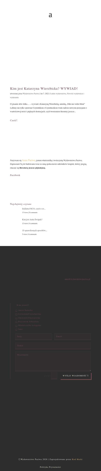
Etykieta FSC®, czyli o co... (34, 208)
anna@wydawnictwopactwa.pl (77, 279)
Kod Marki (77, 459)
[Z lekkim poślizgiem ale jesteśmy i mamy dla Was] (43, 415)
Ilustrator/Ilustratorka (29, 317)
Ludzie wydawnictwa (58, 93)
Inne (20, 329)
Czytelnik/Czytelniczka (29, 314)
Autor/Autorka (25, 310)
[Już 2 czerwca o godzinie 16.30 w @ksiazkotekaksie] (58, 415)
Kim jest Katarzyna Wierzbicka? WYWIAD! (44, 88)
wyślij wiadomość (75, 375)
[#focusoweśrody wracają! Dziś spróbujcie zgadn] (13, 415)
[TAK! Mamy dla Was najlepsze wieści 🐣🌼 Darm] (88, 415)
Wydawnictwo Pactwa (31, 93)
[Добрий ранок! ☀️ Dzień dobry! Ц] (73, 415)
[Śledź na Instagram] (50, 447)
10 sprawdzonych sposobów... (34, 230)
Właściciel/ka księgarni (29, 325)
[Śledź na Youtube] (56, 447)
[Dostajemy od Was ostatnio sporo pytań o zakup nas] (28, 415)
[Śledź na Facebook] (45, 447)
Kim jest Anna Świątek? (32, 219)
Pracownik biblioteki (28, 321)
